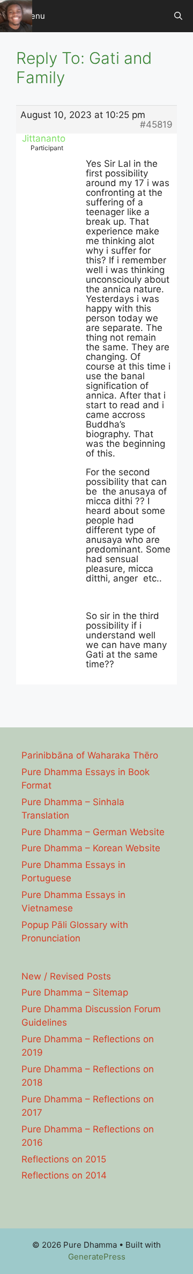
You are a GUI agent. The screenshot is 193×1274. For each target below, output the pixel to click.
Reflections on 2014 (64, 1175)
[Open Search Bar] (178, 16)
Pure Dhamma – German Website (93, 832)
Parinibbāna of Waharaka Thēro (89, 755)
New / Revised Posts (66, 976)
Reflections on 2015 (63, 1159)
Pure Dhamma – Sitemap (74, 992)
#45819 (156, 124)
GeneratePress (96, 1256)
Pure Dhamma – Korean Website (90, 848)
